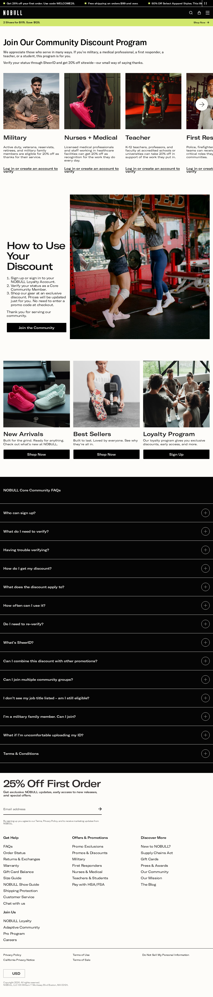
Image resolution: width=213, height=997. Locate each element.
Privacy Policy (12, 955)
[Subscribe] (99, 809)
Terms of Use (81, 955)
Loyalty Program (169, 433)
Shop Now (36, 454)
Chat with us (14, 903)
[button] (205, 3)
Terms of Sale (81, 960)
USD (18, 974)
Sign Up (176, 454)
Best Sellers (92, 433)
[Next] (202, 104)
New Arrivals (23, 433)
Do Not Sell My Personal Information (165, 955)
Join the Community (36, 328)
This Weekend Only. (194, 3)
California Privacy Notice (19, 960)
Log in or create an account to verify (30, 170)
